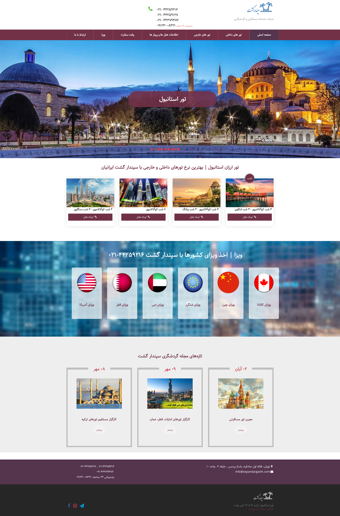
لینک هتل (248, 217)
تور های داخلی (234, 34)
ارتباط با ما (80, 34)
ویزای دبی (158, 304)
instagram (75, 506)
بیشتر (241, 430)
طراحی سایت (266, 508)
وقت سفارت (127, 34)
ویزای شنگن (193, 304)
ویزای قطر (122, 304)
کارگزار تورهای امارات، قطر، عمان (170, 419)
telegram (82, 506)
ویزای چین (228, 304)
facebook (69, 506)
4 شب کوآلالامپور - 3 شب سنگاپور (93, 209)
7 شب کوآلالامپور (156, 209)
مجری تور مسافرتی (241, 419)
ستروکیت (253, 508)
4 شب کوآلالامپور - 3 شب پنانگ (200, 209)
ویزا (103, 34)
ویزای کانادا (264, 304)
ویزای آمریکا (87, 304)
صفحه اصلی (264, 34)
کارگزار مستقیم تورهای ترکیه (99, 419)
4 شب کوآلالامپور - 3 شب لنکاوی (253, 209)
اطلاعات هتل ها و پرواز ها (164, 34)
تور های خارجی (202, 34)
